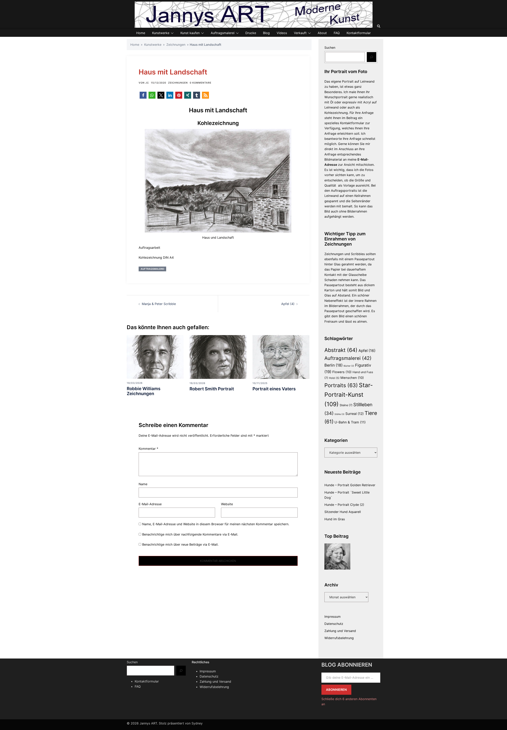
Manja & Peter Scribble (159, 304)
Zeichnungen (175, 45)
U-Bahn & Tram (350, 422)
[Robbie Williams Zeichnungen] (155, 357)
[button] (143, 95)
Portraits (341, 385)
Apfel (366, 350)
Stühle (339, 414)
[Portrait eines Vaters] (281, 357)
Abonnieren (336, 690)
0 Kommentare (200, 82)
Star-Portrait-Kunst (348, 395)
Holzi (334, 377)
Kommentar (148, 449)
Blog (266, 33)
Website (227, 504)
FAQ (337, 33)
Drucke (250, 33)
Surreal (354, 414)
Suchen (329, 48)
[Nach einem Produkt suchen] (378, 26)
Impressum (332, 616)
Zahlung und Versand (340, 631)
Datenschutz (333, 624)
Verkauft (300, 33)
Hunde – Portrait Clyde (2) (344, 505)
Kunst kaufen (190, 33)
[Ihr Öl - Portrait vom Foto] (337, 556)
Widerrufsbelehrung (339, 638)
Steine (346, 405)
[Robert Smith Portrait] (218, 357)
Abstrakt (340, 350)
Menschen (352, 378)
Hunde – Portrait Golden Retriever (349, 485)
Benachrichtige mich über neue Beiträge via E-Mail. (180, 544)
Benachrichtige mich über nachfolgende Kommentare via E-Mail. (190, 534)
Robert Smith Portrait (212, 388)
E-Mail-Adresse (150, 504)
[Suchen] (371, 57)
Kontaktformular (359, 33)
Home (140, 33)
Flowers (342, 372)
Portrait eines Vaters (274, 388)
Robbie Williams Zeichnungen (143, 391)
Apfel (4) (287, 304)
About (322, 33)
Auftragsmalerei (222, 33)
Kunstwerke (160, 33)
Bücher (349, 366)
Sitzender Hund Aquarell (342, 512)
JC (147, 82)
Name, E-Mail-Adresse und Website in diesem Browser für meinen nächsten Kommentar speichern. (215, 524)
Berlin (333, 365)
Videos (282, 33)
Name (143, 484)
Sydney (197, 723)
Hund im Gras (334, 519)
